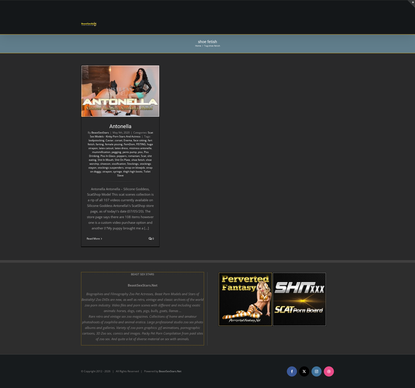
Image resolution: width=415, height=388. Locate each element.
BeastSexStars (100, 132)
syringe (117, 171)
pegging (116, 152)
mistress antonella (140, 148)
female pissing (114, 144)
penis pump (130, 152)
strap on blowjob (135, 167)
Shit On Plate (122, 160)
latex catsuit (106, 148)
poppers (122, 156)
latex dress (121, 148)
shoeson (105, 164)
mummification (101, 152)
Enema (128, 140)
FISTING (141, 144)
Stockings (133, 164)
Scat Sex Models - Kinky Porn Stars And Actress (121, 134)
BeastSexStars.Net (170, 371)
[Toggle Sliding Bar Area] (411, 4)
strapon (107, 171)
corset (118, 140)
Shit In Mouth (105, 160)
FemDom (129, 144)
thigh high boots (132, 171)
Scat (143, 156)
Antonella (120, 126)
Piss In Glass (108, 156)
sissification (119, 164)
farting (100, 144)
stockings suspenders (111, 167)
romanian (134, 156)
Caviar (109, 140)
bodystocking (96, 140)
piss (140, 152)
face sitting (140, 140)
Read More (93, 238)
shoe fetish (138, 160)
